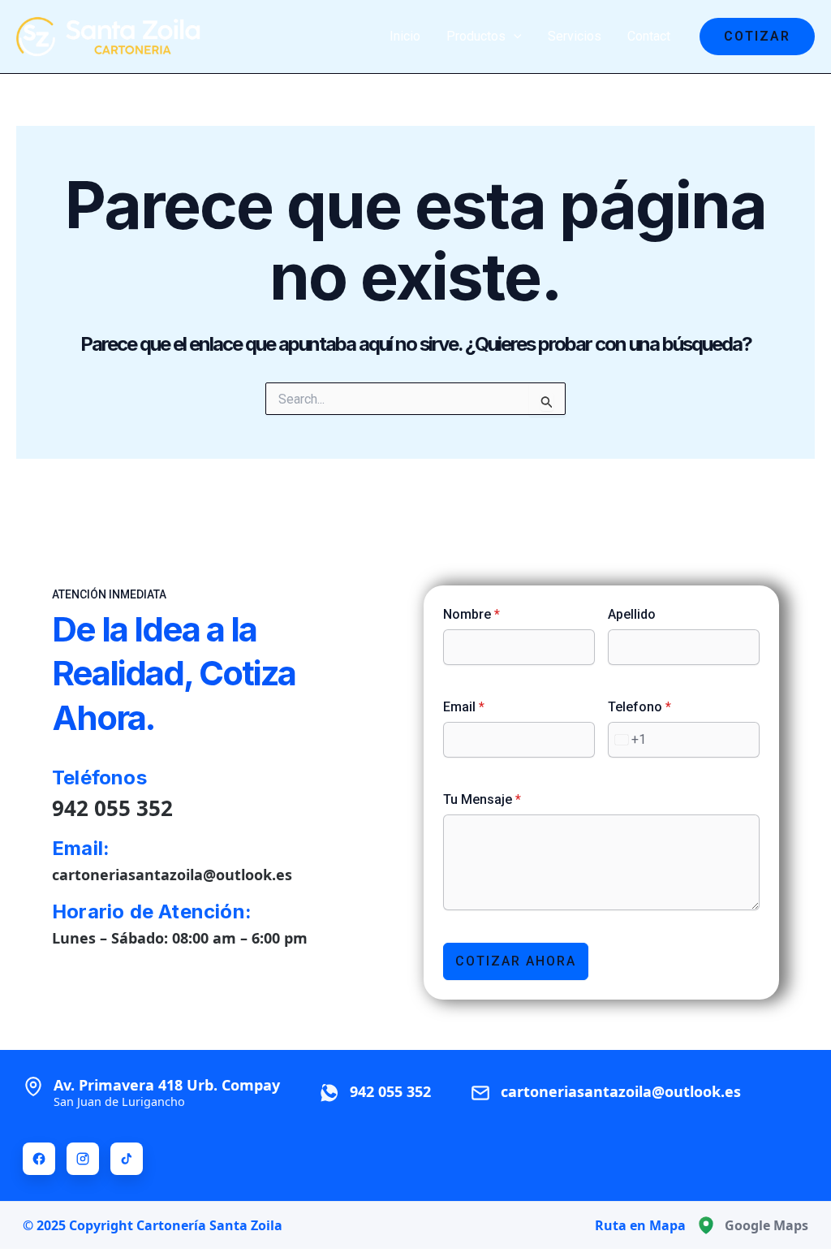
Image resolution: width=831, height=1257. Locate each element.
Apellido (632, 614)
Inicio (405, 36)
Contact (648, 36)
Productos (476, 36)
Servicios (574, 36)
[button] (757, 36)
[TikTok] (126, 1159)
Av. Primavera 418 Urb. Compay (167, 1092)
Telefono (639, 707)
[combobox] (627, 740)
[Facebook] (39, 1159)
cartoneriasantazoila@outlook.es (172, 874)
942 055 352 (112, 808)
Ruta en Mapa (640, 1225)
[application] (514, 36)
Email (463, 707)
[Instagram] (83, 1159)
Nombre (471, 614)
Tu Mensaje (482, 799)
